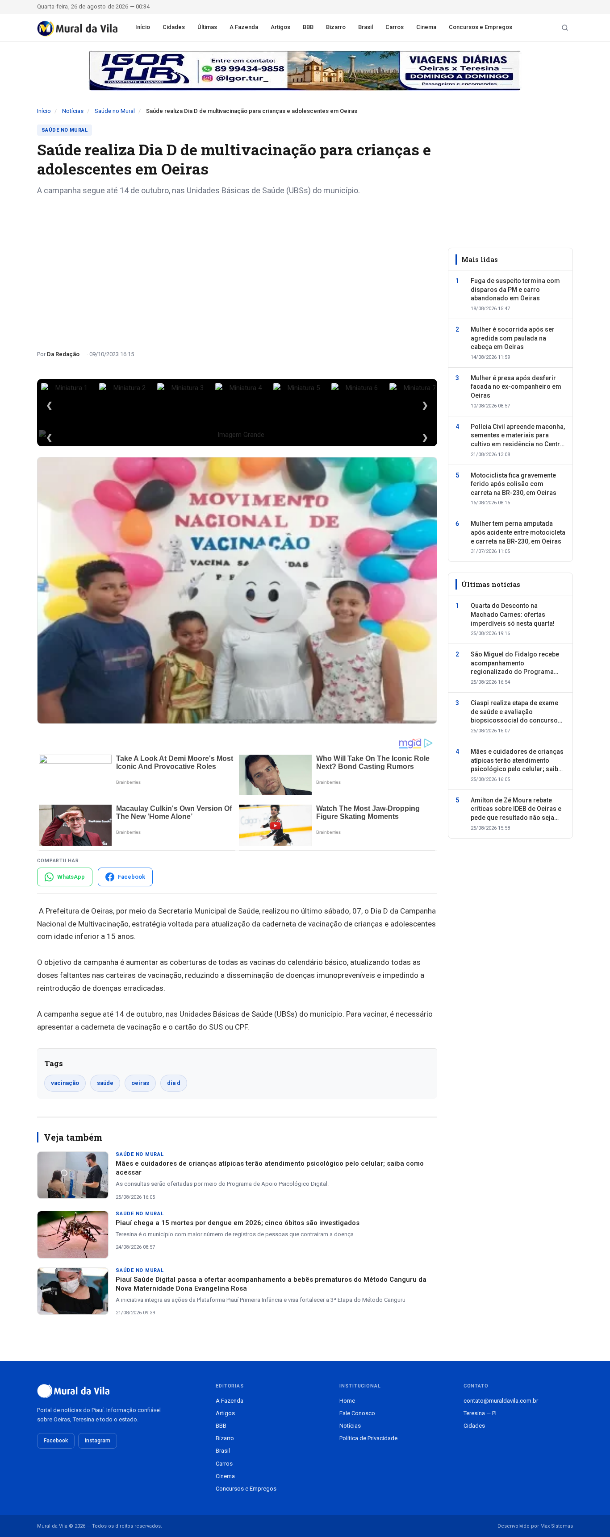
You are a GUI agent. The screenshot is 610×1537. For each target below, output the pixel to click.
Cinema (426, 27)
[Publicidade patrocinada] (305, 70)
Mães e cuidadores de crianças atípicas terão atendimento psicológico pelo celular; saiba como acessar (517, 761)
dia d (173, 1083)
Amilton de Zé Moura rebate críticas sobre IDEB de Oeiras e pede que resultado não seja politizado (516, 810)
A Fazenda (244, 27)
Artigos (280, 27)
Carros (394, 27)
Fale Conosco (357, 1413)
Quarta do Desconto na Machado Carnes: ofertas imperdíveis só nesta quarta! (513, 614)
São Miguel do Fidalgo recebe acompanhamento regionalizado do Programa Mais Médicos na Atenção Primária (515, 664)
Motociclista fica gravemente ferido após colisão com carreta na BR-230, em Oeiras (513, 484)
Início (142, 27)
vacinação (65, 1083)
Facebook (56, 1440)
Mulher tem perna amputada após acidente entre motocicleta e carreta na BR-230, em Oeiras (518, 532)
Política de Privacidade (368, 1438)
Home (347, 1400)
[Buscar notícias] (565, 28)
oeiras (140, 1083)
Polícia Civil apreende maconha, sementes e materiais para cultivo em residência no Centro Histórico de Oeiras (518, 436)
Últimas (207, 27)
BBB (308, 27)
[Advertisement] (237, 269)
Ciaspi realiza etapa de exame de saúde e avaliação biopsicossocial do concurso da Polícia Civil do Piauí (514, 712)
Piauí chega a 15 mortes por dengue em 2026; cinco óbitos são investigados (237, 1223)
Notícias (73, 111)
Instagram (97, 1440)
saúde (105, 1083)
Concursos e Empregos (480, 27)
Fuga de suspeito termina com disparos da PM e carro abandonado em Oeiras (515, 289)
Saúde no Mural (115, 111)
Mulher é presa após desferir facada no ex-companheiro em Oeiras (516, 386)
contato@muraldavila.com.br (501, 1400)
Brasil (365, 27)
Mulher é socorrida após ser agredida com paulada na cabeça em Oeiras (513, 338)
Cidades (174, 27)
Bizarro (336, 27)
